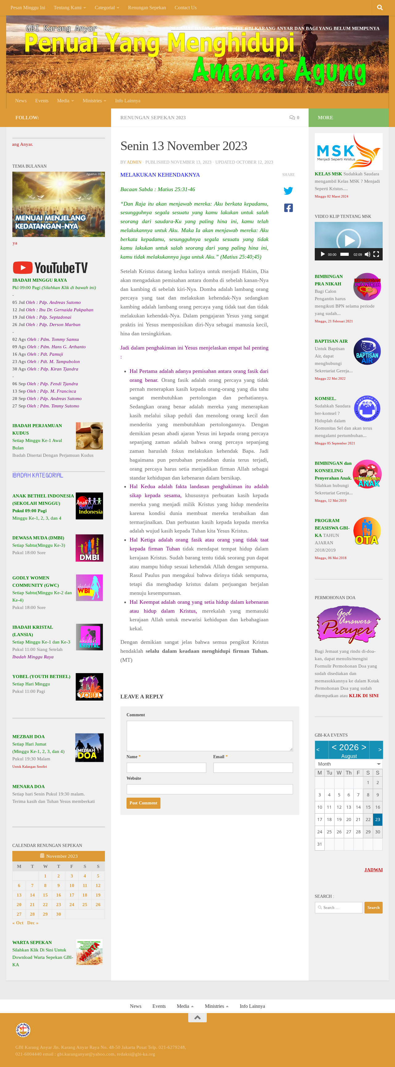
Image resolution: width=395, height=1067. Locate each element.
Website (134, 778)
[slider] (344, 254)
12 (98, 885)
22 (45, 904)
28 (32, 914)
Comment (136, 715)
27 (19, 914)
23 (58, 904)
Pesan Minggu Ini (27, 7)
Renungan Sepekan (147, 7)
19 (98, 895)
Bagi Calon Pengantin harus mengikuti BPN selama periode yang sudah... (345, 298)
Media (63, 100)
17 (71, 895)
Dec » (33, 922)
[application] (349, 241)
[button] (348, 241)
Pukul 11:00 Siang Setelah (41, 642)
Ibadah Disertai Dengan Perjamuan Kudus (53, 440)
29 (45, 914)
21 (32, 904)
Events (41, 100)
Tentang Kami (67, 7)
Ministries (92, 100)
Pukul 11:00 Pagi (41, 684)
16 (58, 895)
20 (19, 904)
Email (220, 756)
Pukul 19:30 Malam (38, 751)
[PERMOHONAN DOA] (349, 643)
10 (71, 885)
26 (98, 904)
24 (71, 904)
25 (84, 904)
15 (45, 895)
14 (32, 895)
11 (85, 885)
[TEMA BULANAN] (58, 235)
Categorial (105, 7)
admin (134, 162)
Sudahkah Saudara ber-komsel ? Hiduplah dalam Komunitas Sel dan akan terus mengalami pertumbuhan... (343, 420)
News (21, 100)
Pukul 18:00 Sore (38, 545)
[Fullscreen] (376, 254)
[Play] (323, 254)
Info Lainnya (127, 100)
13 (19, 895)
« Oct (17, 922)
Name (134, 756)
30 (58, 914)
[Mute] (367, 254)
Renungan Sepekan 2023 (153, 117)
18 (84, 895)
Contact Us (186, 7)
